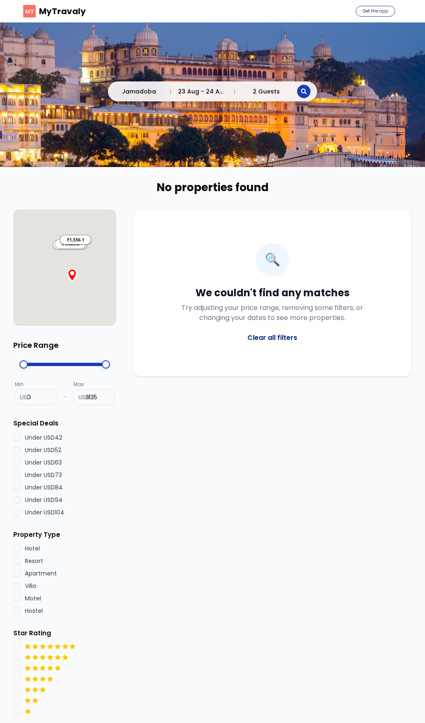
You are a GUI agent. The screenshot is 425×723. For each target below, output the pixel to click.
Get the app (375, 11)
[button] (75, 239)
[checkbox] (16, 437)
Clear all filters (272, 337)
